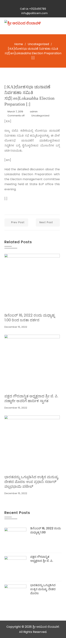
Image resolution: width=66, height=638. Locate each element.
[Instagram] (36, 4)
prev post (18, 222)
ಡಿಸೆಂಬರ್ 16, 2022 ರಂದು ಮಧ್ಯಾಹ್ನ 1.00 (45, 530)
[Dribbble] (43, 4)
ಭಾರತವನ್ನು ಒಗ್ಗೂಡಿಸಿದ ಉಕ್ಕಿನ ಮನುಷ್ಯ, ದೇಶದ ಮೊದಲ (43, 589)
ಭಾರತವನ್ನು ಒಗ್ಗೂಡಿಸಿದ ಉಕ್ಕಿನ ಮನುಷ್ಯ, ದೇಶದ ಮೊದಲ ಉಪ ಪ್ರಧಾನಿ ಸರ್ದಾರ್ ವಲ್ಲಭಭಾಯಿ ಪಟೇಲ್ (31, 482)
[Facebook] (23, 4)
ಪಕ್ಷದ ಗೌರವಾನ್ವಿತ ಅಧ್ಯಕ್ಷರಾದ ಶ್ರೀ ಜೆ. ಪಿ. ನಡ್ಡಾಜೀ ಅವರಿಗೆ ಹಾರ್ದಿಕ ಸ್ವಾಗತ (31, 398)
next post (46, 222)
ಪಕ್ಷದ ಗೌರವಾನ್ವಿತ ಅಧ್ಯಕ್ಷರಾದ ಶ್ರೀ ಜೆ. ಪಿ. (41, 559)
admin (34, 111)
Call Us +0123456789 (33, 9)
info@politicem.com (34, 13)
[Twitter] (30, 4)
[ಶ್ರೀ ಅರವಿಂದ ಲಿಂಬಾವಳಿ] (22, 23)
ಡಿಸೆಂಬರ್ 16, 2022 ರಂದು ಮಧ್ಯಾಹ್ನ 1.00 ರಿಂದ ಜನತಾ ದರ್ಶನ (29, 317)
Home (18, 44)
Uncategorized (38, 44)
